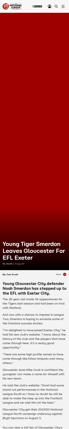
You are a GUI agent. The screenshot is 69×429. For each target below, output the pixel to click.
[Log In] (50, 6)
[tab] (50, 6)
